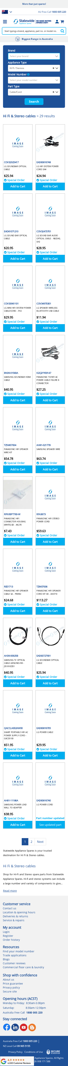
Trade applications (14, 955)
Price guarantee (13, 983)
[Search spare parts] (62, 31)
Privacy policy (11, 987)
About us (8, 979)
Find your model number (18, 951)
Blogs (6, 959)
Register (8, 936)
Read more (10, 890)
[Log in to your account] (57, 21)
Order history (11, 940)
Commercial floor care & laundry (23, 967)
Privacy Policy (15, 1051)
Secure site (10, 991)
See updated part (50, 825)
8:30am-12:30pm (36, 1008)
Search (34, 101)
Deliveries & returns (15, 916)
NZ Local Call (16, 1046)
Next (40, 842)
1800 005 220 (34, 1012)
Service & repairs (13, 920)
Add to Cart (17, 186)
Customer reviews (14, 963)
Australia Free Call (20, 1041)
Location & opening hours (19, 912)
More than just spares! (34, 3)
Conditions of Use (33, 1051)
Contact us (9, 908)
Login (6, 932)
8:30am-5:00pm (35, 1003)
